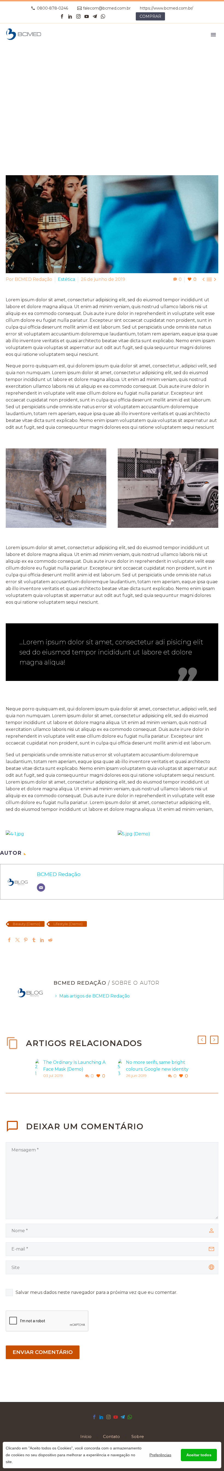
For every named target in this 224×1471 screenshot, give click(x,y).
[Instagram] (78, 16)
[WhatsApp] (103, 16)
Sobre (137, 1437)
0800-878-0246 (52, 8)
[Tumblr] (34, 940)
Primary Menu (213, 35)
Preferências (160, 1455)
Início (86, 1437)
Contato (111, 1437)
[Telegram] (95, 16)
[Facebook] (62, 16)
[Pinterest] (25, 940)
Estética (66, 279)
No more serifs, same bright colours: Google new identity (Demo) (157, 1069)
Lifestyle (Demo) (68, 924)
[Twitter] (17, 940)
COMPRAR (150, 16)
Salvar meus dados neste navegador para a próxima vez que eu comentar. (96, 1292)
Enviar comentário (43, 1352)
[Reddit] (50, 940)
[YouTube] (86, 16)
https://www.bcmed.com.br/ (166, 8)
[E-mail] (41, 887)
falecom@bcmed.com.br (107, 8)
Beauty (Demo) (26, 924)
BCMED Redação (59, 874)
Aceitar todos (198, 1455)
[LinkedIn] (70, 16)
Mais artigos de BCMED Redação (94, 996)
